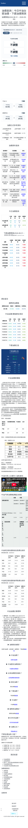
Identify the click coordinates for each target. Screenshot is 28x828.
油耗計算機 (6, 785)
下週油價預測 (7, 779)
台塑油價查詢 (7, 788)
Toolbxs (3, 3)
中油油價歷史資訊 (8, 764)
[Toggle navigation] (24, 3)
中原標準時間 (15, 809)
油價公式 (6, 780)
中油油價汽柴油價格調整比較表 (11, 765)
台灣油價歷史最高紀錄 (14, 677)
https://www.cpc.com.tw (7, 414)
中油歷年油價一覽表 (23, 177)
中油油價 (6, 772)
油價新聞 (6, 770)
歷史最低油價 (23, 185)
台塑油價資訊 (7, 761)
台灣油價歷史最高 (8, 777)
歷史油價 (6, 775)
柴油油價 (6, 787)
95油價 (5, 782)
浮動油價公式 (14, 731)
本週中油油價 (14, 659)
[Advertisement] (14, 83)
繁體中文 (13, 813)
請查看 (16, 686)
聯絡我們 (14, 806)
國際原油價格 (7, 783)
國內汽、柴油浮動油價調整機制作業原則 (13, 762)
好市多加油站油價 (14, 722)
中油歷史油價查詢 (8, 774)
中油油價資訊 (7, 759)
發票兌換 (15, 810)
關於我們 (14, 803)
